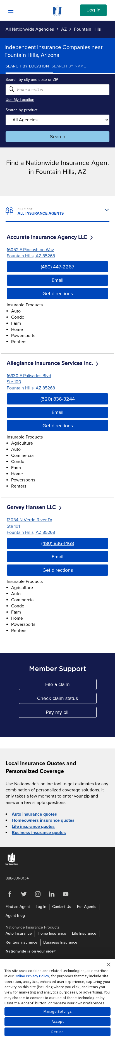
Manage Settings (58, 1011)
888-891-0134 (17, 878)
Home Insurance (52, 933)
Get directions (57, 293)
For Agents (86, 906)
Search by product (21, 110)
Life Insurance (84, 933)
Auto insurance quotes (34, 814)
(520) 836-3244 (57, 399)
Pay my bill (71, 713)
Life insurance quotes (33, 826)
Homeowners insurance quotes (43, 820)
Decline (57, 1031)
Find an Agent (18, 906)
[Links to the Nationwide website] (12, 863)
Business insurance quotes (39, 832)
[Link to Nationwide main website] (57, 14)
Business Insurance (60, 942)
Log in (93, 10)
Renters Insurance (21, 942)
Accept (58, 1021)
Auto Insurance (19, 933)
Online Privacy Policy (32, 975)
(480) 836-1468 (57, 543)
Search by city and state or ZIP (32, 79)
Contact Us (61, 906)
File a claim (71, 685)
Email (57, 280)
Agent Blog (15, 915)
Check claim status (67, 699)
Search (57, 137)
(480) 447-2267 (57, 267)
